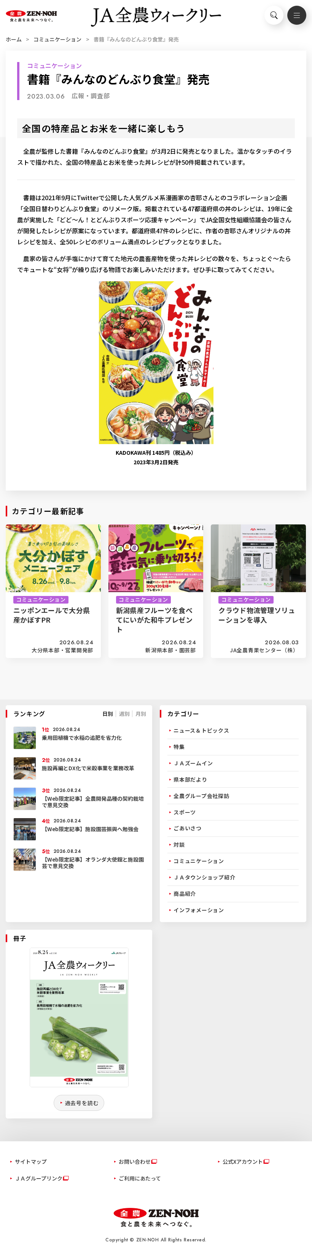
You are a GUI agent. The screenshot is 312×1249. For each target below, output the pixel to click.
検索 (273, 15)
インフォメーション (199, 910)
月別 (140, 713)
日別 (107, 713)
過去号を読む (82, 1103)
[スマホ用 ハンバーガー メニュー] (296, 15)
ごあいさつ (188, 828)
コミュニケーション (57, 39)
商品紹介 (185, 893)
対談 (179, 844)
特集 (179, 746)
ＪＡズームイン (193, 763)
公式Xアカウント (243, 1161)
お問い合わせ (135, 1161)
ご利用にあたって (140, 1178)
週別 (124, 713)
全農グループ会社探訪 (201, 796)
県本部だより (190, 779)
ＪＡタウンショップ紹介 (204, 877)
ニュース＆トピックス (201, 730)
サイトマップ (31, 1161)
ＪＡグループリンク (38, 1178)
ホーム (14, 39)
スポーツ (185, 812)
